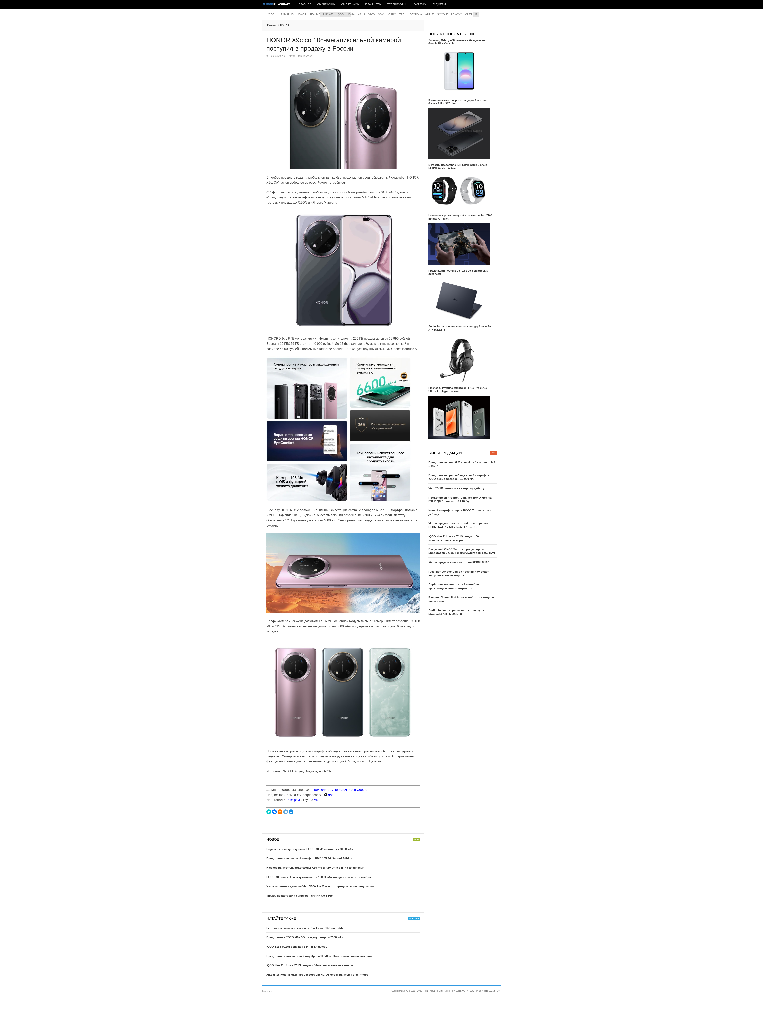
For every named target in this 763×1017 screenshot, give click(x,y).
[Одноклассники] (280, 811)
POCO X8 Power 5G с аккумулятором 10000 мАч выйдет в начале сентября (318, 877)
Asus (361, 14)
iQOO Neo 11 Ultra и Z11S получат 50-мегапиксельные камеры (309, 965)
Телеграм (293, 800)
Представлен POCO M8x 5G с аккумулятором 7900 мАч (304, 937)
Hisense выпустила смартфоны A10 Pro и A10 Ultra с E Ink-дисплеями (315, 867)
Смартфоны (326, 4)
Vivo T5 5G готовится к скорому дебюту (456, 488)
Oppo (392, 14)
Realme (314, 14)
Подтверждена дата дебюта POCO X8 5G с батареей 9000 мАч (309, 849)
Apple (429, 14)
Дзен (331, 795)
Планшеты (373, 4)
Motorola (414, 14)
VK (316, 800)
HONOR (301, 14)
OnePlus (471, 14)
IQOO (340, 14)
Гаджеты (439, 4)
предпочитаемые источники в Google (339, 789)
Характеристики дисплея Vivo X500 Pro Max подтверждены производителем (320, 886)
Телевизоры (396, 4)
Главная (305, 4)
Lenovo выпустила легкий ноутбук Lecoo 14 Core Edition (306, 927)
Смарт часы (350, 4)
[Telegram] (285, 811)
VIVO (371, 14)
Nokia (351, 14)
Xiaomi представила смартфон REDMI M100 (458, 562)
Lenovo (456, 14)
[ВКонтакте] (274, 811)
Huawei (328, 14)
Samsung (287, 14)
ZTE (401, 14)
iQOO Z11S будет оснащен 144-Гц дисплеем (296, 946)
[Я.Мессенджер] (268, 811)
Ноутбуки (419, 4)
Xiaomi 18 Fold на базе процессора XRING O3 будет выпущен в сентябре (317, 974)
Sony (381, 14)
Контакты (267, 991)
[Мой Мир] (291, 811)
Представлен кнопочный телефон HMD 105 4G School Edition (309, 858)
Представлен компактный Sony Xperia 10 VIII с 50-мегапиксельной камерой (319, 956)
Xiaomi (272, 14)
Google (442, 14)
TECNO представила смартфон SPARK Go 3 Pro (299, 895)
